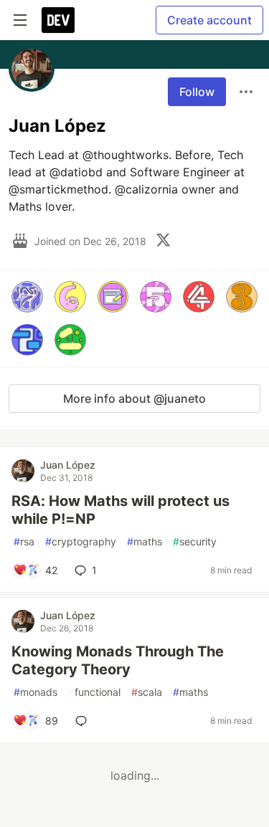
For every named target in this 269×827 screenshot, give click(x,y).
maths (144, 541)
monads (35, 692)
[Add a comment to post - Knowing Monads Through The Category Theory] (84, 721)
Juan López (67, 465)
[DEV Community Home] (58, 20)
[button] (27, 296)
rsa (24, 541)
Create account (209, 20)
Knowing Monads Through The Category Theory (117, 660)
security (195, 541)
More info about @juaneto (134, 398)
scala (146, 692)
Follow (196, 92)
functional (94, 692)
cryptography (80, 541)
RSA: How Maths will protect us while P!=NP (120, 509)
